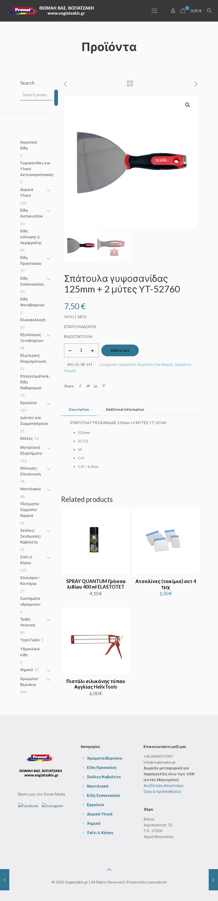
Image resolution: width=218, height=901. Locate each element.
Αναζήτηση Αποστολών (164, 785)
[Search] (56, 98)
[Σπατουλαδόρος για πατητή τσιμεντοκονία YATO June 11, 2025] (213, 879)
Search (27, 83)
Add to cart (120, 350)
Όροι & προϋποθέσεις (162, 791)
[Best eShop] (51, 10)
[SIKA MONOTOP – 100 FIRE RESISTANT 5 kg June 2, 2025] (4, 879)
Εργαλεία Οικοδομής (155, 364)
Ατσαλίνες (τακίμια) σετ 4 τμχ (165, 584)
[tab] (79, 410)
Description (79, 409)
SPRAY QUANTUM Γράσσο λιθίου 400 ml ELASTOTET (95, 584)
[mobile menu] (154, 10)
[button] (188, 105)
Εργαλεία (127, 364)
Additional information (125, 409)
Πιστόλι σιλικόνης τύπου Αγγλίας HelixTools (95, 684)
